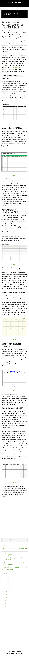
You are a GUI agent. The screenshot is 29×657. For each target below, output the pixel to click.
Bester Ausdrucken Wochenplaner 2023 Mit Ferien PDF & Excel (12, 24)
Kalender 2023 (5, 583)
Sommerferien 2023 (6, 592)
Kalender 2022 (5, 580)
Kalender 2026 (5, 589)
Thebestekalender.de (20, 649)
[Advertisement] (14, 520)
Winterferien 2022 (6, 604)
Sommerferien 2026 (6, 598)
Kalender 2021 (5, 577)
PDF (14, 124)
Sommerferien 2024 (6, 595)
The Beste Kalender (14, 2)
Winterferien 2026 (6, 607)
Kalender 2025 (5, 586)
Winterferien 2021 (6, 601)
